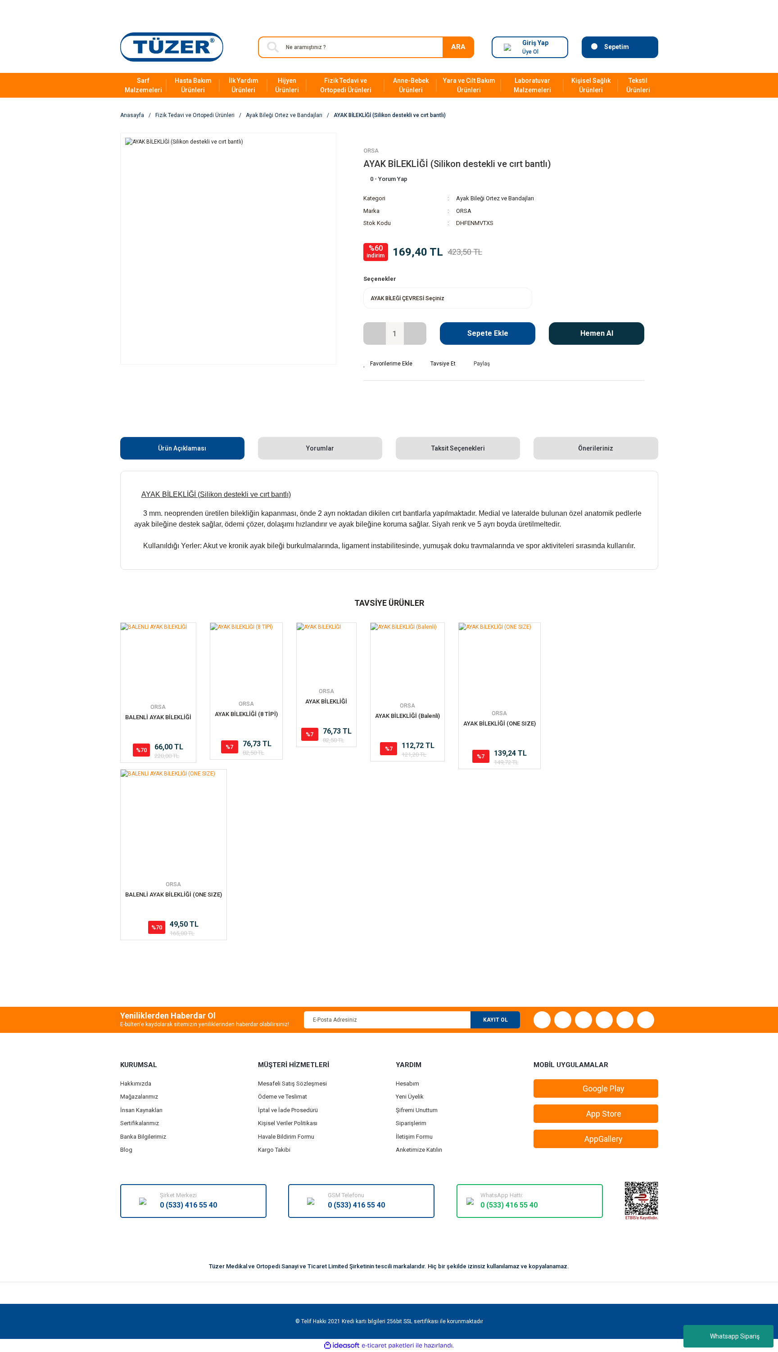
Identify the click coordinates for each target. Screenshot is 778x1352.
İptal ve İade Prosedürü (288, 1110)
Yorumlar (320, 448)
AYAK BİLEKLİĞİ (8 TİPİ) (246, 714)
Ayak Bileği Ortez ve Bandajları (495, 198)
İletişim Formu (414, 1136)
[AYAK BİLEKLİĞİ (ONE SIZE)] (499, 663)
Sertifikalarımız (139, 1123)
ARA (458, 47)
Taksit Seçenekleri (458, 448)
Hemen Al (596, 333)
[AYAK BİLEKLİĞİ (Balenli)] (407, 660)
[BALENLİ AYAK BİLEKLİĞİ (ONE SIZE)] (173, 822)
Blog (126, 1149)
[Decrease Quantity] (374, 333)
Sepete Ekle (487, 333)
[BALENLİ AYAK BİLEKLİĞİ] (158, 660)
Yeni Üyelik (410, 1096)
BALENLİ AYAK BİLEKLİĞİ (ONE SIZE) (173, 894)
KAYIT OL (495, 1020)
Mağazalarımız (139, 1096)
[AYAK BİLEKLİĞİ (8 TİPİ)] (246, 659)
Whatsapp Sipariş (735, 1336)
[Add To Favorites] (387, 364)
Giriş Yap (535, 42)
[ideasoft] (342, 1345)
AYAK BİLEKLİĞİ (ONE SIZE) (499, 723)
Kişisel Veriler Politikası (287, 1123)
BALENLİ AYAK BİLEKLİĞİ (158, 717)
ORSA (371, 150)
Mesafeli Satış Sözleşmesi (292, 1083)
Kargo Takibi (274, 1149)
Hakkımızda (135, 1083)
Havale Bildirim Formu (286, 1136)
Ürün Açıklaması (182, 448)
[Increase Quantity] (415, 333)
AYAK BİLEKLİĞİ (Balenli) (407, 715)
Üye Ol (530, 52)
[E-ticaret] (388, 1346)
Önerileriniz (595, 448)
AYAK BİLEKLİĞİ (326, 701)
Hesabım (407, 1083)
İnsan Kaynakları (141, 1110)
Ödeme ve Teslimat (282, 1096)
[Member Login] (507, 47)
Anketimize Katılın (419, 1149)
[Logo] (171, 47)
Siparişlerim (411, 1123)
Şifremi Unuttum (417, 1110)
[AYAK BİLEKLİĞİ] (326, 652)
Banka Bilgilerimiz (143, 1136)
